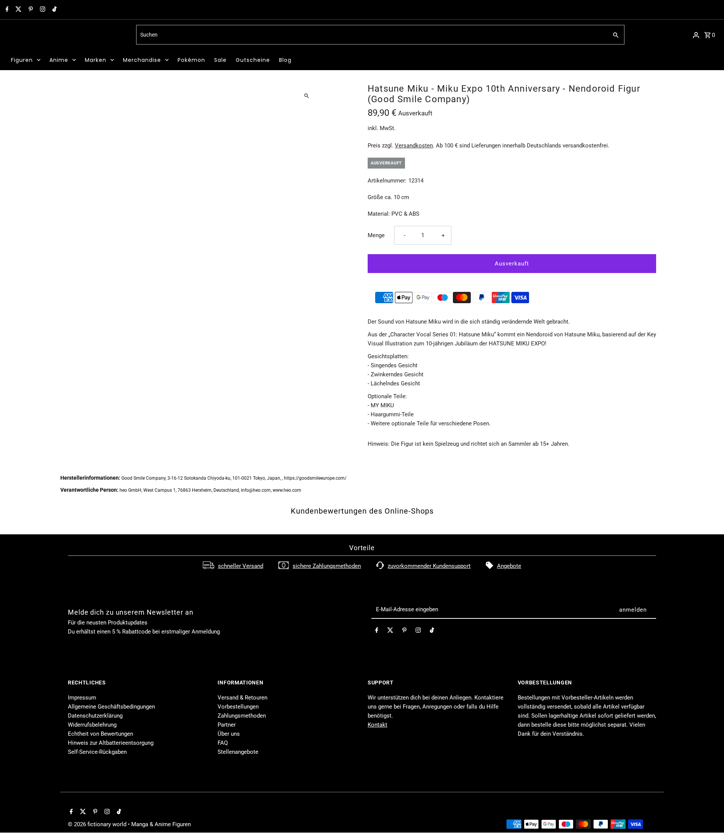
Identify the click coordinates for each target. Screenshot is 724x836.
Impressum (82, 697)
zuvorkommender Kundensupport (429, 566)
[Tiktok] (54, 9)
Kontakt (377, 724)
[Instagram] (41, 9)
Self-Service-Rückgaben (97, 752)
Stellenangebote (238, 752)
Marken (95, 60)
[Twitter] (17, 9)
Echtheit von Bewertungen (100, 733)
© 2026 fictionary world (98, 824)
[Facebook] (6, 9)
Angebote (509, 566)
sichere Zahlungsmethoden (327, 566)
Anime (58, 60)
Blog (285, 60)
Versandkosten (414, 145)
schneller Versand (240, 566)
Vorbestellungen (238, 706)
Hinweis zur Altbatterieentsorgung (110, 742)
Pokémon (191, 60)
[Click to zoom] (306, 95)
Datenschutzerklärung (95, 715)
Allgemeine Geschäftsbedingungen (111, 706)
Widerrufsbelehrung (92, 724)
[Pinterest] (30, 9)
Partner (227, 724)
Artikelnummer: (387, 180)
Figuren (22, 60)
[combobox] (371, 34)
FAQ (223, 742)
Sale (220, 60)
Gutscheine (253, 60)
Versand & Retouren (242, 697)
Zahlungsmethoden (242, 715)
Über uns (229, 733)
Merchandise (142, 60)
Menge (376, 235)
